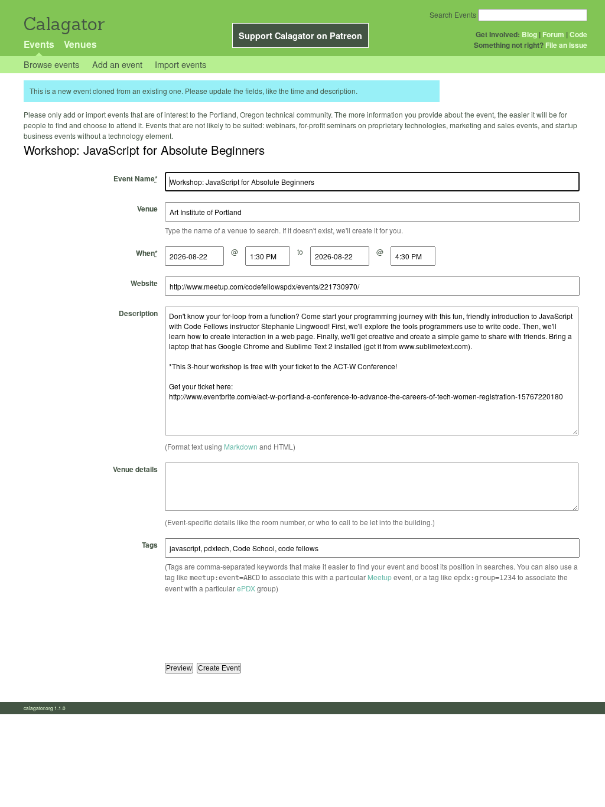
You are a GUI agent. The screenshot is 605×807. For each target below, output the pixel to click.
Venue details (135, 469)
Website (144, 283)
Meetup (379, 577)
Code (578, 34)
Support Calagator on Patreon (300, 35)
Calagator (63, 24)
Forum (553, 34)
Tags (150, 544)
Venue (147, 208)
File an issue (566, 45)
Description (138, 313)
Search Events (453, 14)
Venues (80, 44)
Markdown (241, 446)
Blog (529, 34)
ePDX (246, 588)
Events (39, 44)
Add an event (117, 64)
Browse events (51, 64)
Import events (180, 64)
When (147, 253)
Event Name (135, 178)
